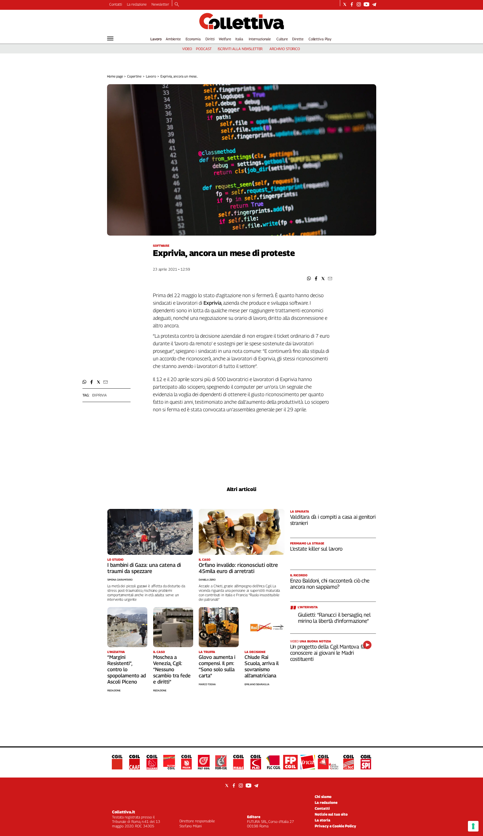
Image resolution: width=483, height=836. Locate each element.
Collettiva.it (123, 811)
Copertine (134, 76)
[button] (309, 278)
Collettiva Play (320, 39)
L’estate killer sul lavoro (316, 549)
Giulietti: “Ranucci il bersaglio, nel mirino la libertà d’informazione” (334, 618)
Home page (115, 76)
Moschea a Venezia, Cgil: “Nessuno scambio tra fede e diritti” (172, 669)
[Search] (177, 4)
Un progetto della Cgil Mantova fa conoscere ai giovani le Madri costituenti (327, 653)
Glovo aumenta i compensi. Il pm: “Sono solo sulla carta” (217, 666)
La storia (322, 820)
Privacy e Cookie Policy (335, 826)
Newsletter (160, 4)
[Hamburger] (110, 38)
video (187, 48)
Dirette (297, 39)
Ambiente (173, 39)
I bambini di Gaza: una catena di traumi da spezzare (144, 568)
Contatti (115, 4)
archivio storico (284, 48)
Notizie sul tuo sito (331, 814)
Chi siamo (323, 796)
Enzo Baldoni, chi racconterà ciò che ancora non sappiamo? (330, 583)
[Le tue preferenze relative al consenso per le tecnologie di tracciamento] (473, 826)
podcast (203, 48)
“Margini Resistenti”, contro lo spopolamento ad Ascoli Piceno (126, 669)
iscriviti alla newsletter (240, 48)
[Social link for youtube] (366, 4)
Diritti (209, 39)
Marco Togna (207, 684)
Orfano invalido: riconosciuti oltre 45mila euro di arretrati (238, 568)
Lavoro (156, 39)
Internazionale (260, 39)
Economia (193, 39)
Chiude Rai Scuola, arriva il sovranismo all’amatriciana (262, 666)
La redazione (137, 4)
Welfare (225, 39)
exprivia (99, 395)
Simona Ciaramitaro (119, 579)
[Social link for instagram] (359, 4)
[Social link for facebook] (352, 4)
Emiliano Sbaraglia (257, 684)
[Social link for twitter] (345, 4)
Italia (239, 39)
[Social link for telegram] (374, 4)
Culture (282, 39)
